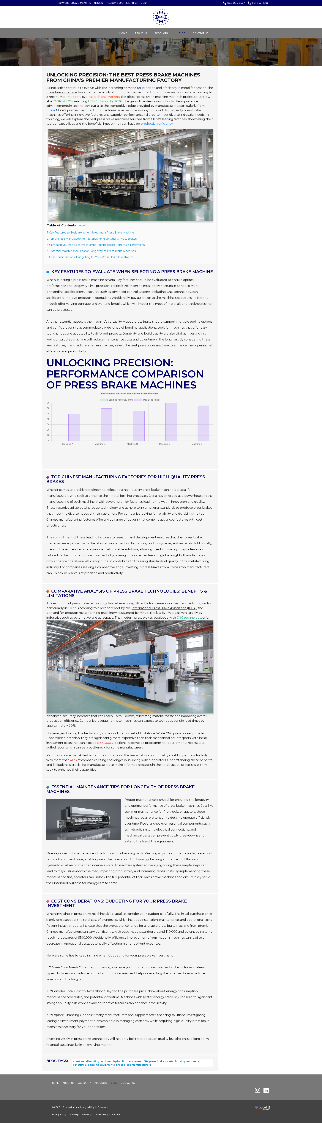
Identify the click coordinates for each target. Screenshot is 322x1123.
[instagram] (257, 1090)
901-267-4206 (260, 2)
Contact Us (200, 33)
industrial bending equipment (94, 1064)
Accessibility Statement (108, 1114)
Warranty (84, 1082)
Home (123, 33)
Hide (82, 225)
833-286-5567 (236, 2)
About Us (141, 33)
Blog (182, 33)
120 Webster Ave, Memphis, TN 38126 (80, 2)
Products (161, 33)
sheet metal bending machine (91, 1061)
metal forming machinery (182, 1061)
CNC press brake (153, 1061)
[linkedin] (266, 1090)
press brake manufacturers (133, 1064)
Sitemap (74, 1114)
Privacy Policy (59, 1114)
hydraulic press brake (127, 1061)
